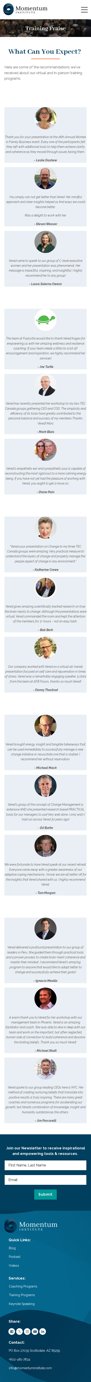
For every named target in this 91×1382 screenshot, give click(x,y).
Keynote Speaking (22, 1304)
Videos (14, 1265)
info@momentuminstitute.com (30, 1368)
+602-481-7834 (19, 1359)
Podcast (14, 1256)
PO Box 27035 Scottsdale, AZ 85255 (34, 1350)
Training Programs (22, 1295)
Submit (45, 1194)
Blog (12, 1248)
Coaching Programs (23, 1286)
